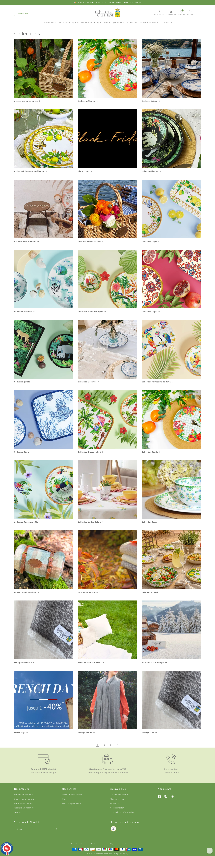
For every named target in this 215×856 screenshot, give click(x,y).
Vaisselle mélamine (149, 22)
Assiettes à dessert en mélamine (29, 171)
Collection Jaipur (149, 311)
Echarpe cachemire (23, 662)
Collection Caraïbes (23, 311)
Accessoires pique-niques (26, 101)
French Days (20, 733)
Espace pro (23, 13)
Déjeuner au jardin (150, 592)
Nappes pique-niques (24, 799)
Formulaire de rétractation (122, 812)
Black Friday (83, 171)
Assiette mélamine (86, 101)
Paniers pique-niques (24, 795)
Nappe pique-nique (113, 22)
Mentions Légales (109, 844)
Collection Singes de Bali (89, 452)
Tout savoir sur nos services (133, 844)
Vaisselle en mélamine (24, 808)
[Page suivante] (117, 745)
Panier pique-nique (67, 22)
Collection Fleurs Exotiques (90, 311)
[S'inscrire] (56, 829)
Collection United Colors (89, 522)
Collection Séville (150, 452)
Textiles (166, 22)
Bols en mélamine (150, 171)
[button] (49, 24)
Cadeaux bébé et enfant (25, 241)
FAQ (64, 799)
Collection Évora (149, 522)
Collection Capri (149, 241)
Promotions (49, 22)
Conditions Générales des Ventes (84, 844)
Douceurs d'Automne (88, 592)
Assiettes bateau (150, 101)
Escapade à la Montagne (153, 662)
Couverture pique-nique (25, 592)
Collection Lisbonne (87, 382)
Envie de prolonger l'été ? (90, 662)
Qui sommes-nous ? (119, 795)
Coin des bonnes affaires (89, 241)
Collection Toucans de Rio (26, 522)
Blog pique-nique (118, 799)
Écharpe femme (85, 733)
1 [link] (97, 744)
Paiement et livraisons (72, 795)
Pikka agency (123, 854)
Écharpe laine (148, 733)
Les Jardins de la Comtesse (102, 854)
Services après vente (71, 803)
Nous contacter (117, 808)
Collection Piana (21, 452)
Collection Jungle (22, 382)
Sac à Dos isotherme (23, 803)
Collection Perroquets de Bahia (156, 382)
